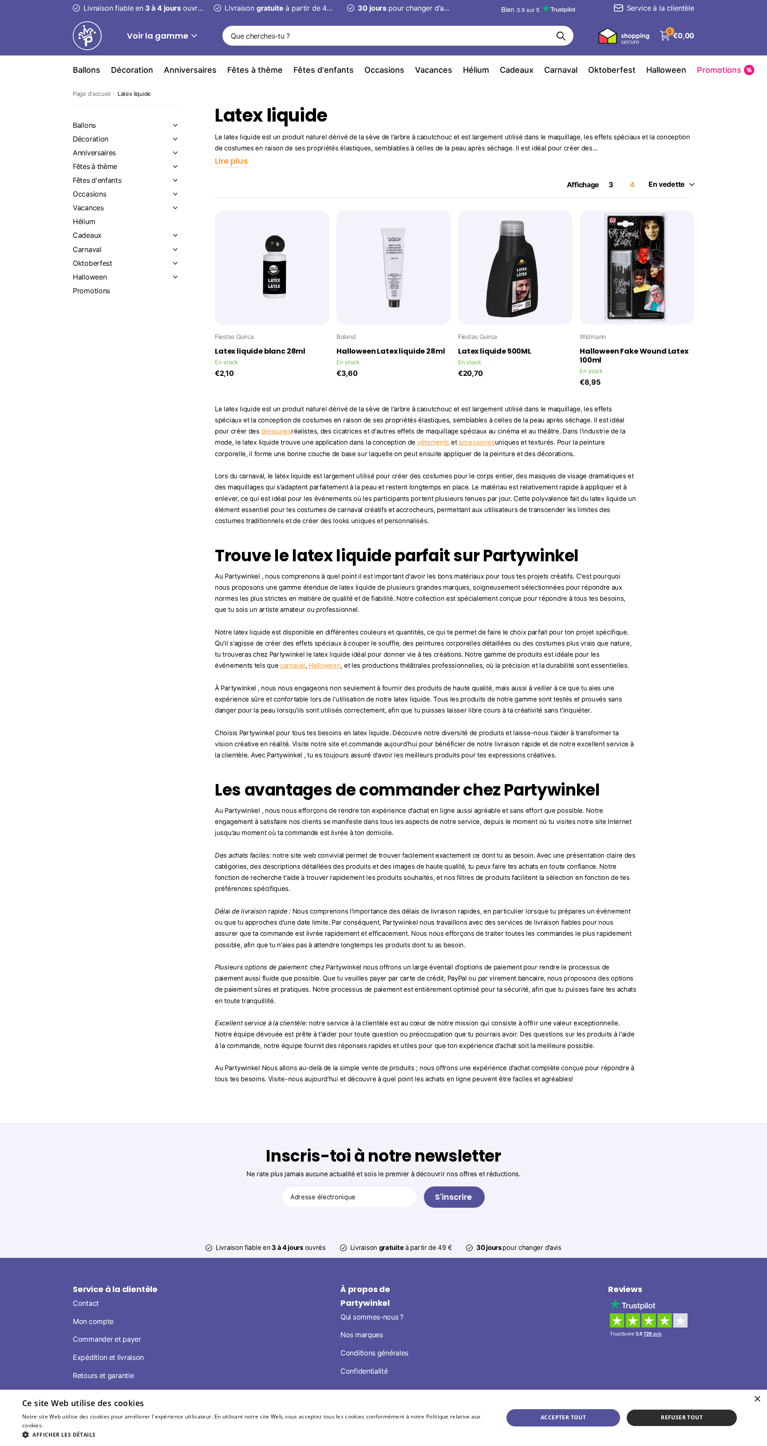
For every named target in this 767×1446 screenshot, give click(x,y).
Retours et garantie (103, 1375)
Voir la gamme (158, 35)
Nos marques (361, 1335)
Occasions (384, 70)
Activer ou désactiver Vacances (175, 208)
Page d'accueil (92, 93)
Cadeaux (517, 70)
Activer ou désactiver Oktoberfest (175, 263)
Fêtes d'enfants (323, 70)
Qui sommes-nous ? (371, 1316)
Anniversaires (190, 70)
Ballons (86, 70)
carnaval (292, 666)
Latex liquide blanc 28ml (260, 351)
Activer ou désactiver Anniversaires (175, 153)
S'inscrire (454, 1196)
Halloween (666, 70)
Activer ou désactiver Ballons (175, 125)
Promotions (91, 291)
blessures (276, 431)
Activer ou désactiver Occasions (175, 194)
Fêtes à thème (255, 70)
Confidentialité (364, 1371)
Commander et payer (107, 1339)
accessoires (477, 442)
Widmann (593, 336)
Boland (346, 336)
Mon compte (93, 1321)
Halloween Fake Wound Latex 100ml (634, 356)
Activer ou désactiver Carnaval (175, 249)
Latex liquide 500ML (494, 351)
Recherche (561, 36)
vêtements (433, 442)
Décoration (132, 70)
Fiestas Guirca (234, 336)
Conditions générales (374, 1353)
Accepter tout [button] (563, 1417)
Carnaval (560, 70)
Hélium (476, 70)
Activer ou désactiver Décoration (175, 139)
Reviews (625, 1289)
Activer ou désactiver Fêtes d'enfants (175, 180)
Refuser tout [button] (682, 1417)
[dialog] (383, 1418)
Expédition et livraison (108, 1357)
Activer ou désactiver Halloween (175, 277)
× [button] (757, 1399)
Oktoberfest (612, 70)
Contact (86, 1303)
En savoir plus (63, 1425)
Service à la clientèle (115, 1289)
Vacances (433, 70)
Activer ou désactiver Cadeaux (175, 235)
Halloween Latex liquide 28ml (390, 351)
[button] (255, 1434)
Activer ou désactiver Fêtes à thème (175, 166)
